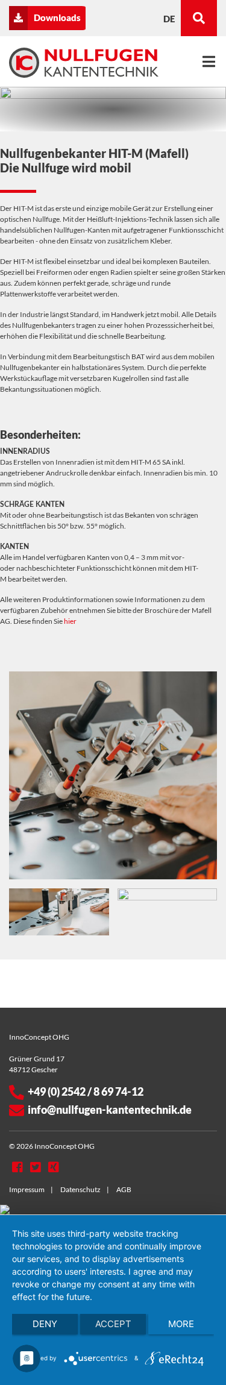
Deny (45, 1324)
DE (169, 18)
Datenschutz (80, 1189)
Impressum (27, 1189)
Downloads (57, 17)
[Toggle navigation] (209, 62)
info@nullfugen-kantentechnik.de (110, 1109)
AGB (123, 1189)
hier (70, 621)
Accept (113, 1324)
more (181, 1324)
